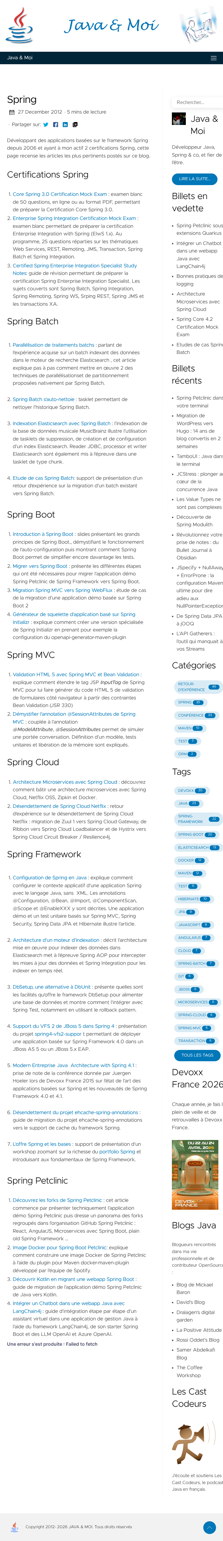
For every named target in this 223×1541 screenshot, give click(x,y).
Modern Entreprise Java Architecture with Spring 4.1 (73, 1065)
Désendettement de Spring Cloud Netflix (59, 806)
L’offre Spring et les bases (42, 1144)
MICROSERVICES (196, 1002)
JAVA (187, 804)
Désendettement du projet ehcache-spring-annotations (75, 1112)
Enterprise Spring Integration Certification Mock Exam (74, 218)
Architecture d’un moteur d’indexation (56, 940)
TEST (186, 741)
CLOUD (187, 951)
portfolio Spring (117, 1152)
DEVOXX (190, 791)
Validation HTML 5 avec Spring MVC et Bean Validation (76, 674)
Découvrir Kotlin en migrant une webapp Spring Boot (73, 1279)
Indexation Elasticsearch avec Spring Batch (61, 423)
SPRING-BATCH (195, 964)
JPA (185, 912)
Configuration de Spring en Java (50, 877)
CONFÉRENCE (195, 715)
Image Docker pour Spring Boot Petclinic (59, 1247)
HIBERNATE (192, 899)
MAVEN (188, 728)
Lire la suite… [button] (194, 179)
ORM (185, 754)
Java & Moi (20, 57)
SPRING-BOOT (195, 835)
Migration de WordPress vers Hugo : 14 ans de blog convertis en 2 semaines (199, 431)
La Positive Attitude (199, 1330)
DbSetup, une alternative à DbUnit (52, 987)
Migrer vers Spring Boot (40, 566)
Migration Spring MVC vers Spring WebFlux (62, 590)
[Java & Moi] (111, 26)
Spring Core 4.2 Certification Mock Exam (198, 327)
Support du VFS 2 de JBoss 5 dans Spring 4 (63, 1026)
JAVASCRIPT (192, 925)
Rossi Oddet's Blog (198, 1340)
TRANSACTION (194, 1041)
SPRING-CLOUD (195, 1015)
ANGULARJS (192, 938)
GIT (184, 976)
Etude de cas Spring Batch (43, 478)
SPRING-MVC (193, 1028)
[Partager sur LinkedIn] (65, 124)
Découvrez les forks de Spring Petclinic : (59, 1200)
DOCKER (190, 860)
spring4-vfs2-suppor (58, 1034)
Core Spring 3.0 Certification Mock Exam (60, 194)
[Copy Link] (75, 124)
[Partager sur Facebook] (56, 124)
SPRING (189, 702)
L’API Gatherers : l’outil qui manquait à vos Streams (200, 641)
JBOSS (187, 989)
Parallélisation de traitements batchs (53, 345)
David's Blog (191, 1302)
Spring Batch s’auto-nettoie (43, 399)
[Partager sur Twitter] (46, 124)
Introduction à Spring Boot (43, 534)
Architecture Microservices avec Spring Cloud (65, 782)
